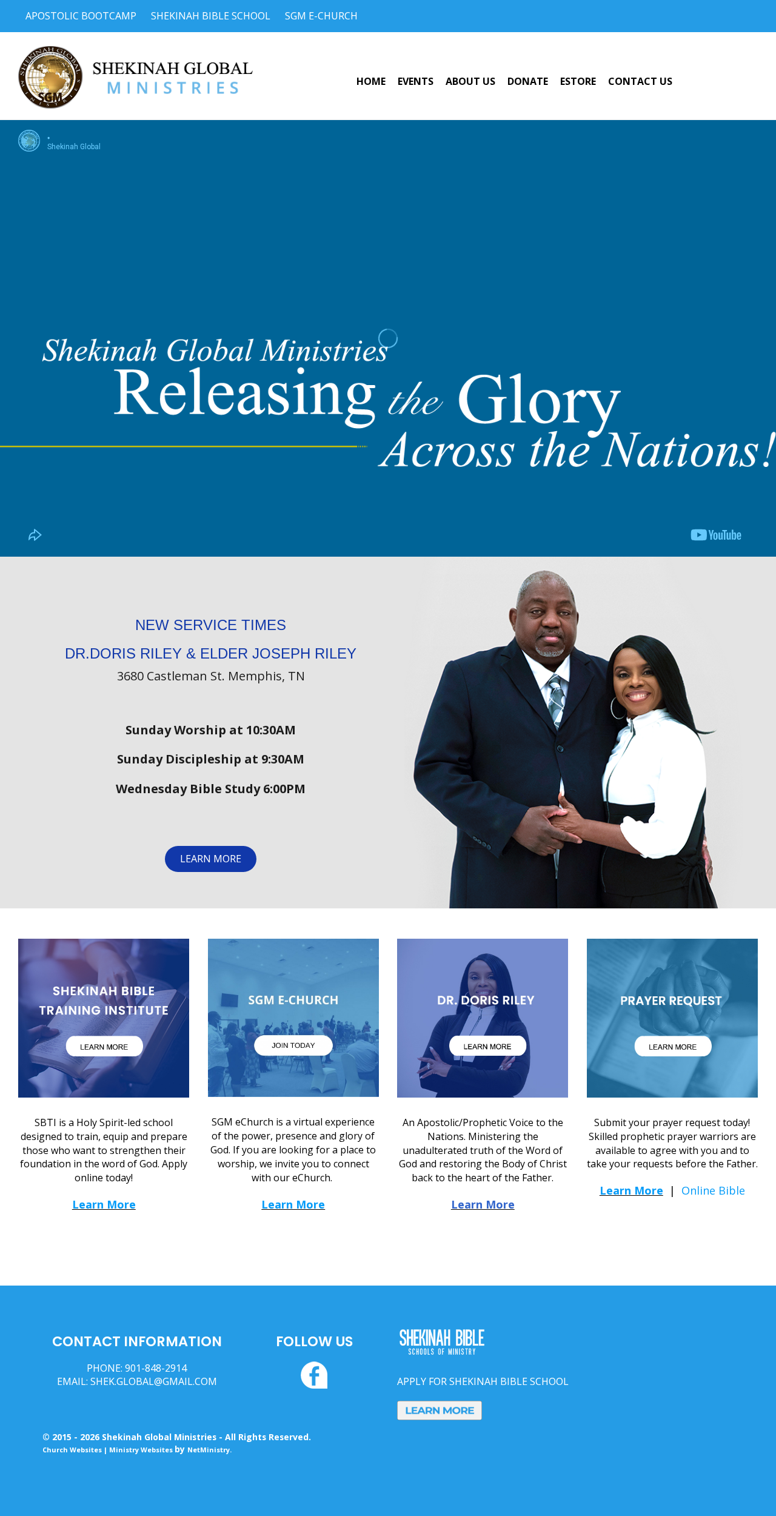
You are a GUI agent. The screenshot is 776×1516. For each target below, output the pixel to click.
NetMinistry (208, 1449)
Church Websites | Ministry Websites (108, 1449)
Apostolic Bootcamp (80, 15)
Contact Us (640, 81)
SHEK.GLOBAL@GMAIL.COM (153, 1381)
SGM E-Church (321, 15)
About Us (470, 81)
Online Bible (713, 1190)
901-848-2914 (156, 1368)
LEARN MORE (210, 858)
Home (371, 81)
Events (415, 81)
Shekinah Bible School (210, 15)
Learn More (104, 1204)
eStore (578, 81)
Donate (527, 81)
